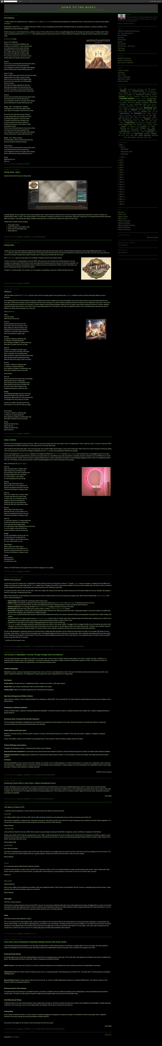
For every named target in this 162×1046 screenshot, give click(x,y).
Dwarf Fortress (130, 102)
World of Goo (140, 137)
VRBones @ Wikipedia (124, 227)
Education (138, 102)
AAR (125, 89)
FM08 (144, 106)
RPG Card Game (122, 35)
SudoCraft (10, 604)
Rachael (121, 124)
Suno (47, 450)
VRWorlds (81, 646)
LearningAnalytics (128, 115)
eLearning (145, 102)
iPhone (149, 111)
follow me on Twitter (152, 237)
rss (128, 126)
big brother (135, 92)
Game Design (74, 646)
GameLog (148, 108)
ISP (156, 111)
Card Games (40, 798)
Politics (150, 120)
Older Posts (108, 1034)
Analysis (123, 91)
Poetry (146, 120)
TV (156, 131)
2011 (120, 192)
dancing (121, 100)
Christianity (121, 96)
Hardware (134, 109)
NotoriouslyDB (122, 44)
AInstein (6, 863)
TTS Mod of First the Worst (57, 608)
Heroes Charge (142, 109)
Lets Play (139, 115)
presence (122, 122)
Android (129, 91)
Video (132, 133)
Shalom (34, 585)
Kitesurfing (137, 113)
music (154, 117)
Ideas (134, 111)
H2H (129, 109)
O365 (153, 119)
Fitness (136, 106)
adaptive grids (71, 602)
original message (71, 454)
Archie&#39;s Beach (138, 91)
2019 (120, 172)
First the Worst (64, 646)
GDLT (155, 108)
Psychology (148, 122)
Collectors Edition (145, 96)
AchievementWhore (132, 89)
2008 (120, 199)
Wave (131, 135)
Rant (135, 124)
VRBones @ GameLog (124, 229)
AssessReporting (151, 91)
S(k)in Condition (46, 21)
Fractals (120, 108)
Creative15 (143, 98)
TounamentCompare (42, 618)
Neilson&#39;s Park (126, 119)
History (125, 111)
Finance (154, 104)
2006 (120, 204)
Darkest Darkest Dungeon (131, 100)
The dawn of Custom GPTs (14, 807)
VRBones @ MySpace (124, 223)
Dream (120, 102)
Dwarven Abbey (12, 614)
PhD (124, 120)
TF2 (128, 130)
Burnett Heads (154, 92)
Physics (135, 120)
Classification (137, 96)
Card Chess (121, 37)
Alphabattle (40, 774)
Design (149, 100)
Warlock (127, 135)
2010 (120, 194)
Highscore (149, 109)
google (125, 109)
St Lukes (143, 128)
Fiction (149, 104)
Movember (149, 117)
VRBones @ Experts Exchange (126, 225)
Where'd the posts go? (12, 580)
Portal (155, 120)
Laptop (144, 113)
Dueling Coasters (43, 606)
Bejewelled (125, 92)
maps (150, 115)
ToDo (141, 130)
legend (134, 115)
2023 (120, 165)
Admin (146, 89)
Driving (124, 102)
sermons (143, 126)
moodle (143, 117)
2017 (120, 177)
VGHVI (127, 133)
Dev (36, 236)
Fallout (145, 104)
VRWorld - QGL (122, 214)
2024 (120, 162)
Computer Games (126, 98)
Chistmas (154, 94)
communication (153, 96)
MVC (119, 119)
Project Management (140, 122)
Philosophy (130, 120)
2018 (120, 174)
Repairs (144, 124)
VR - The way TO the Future (125, 33)
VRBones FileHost (123, 216)
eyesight (131, 104)
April (122, 157)
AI (35, 646)
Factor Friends (44, 646)
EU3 (127, 104)
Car (134, 94)
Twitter (120, 133)
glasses (120, 109)
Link (144, 115)
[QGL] (121, 89)
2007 (120, 201)
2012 (120, 189)
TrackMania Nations (135, 131)
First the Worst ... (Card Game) (126, 46)
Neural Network (136, 119)
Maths (154, 115)
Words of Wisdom (132, 137)
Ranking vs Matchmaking (125, 60)
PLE (143, 120)
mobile (135, 117)
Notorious (120, 42)
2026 (120, 145)
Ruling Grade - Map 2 (12, 172)
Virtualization (147, 133)
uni (124, 133)
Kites (132, 113)
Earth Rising (121, 72)
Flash (141, 106)
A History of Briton (123, 81)
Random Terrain (59, 1028)
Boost (148, 92)
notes (142, 119)
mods (139, 117)
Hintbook (155, 109)
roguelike (124, 126)
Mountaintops (9, 18)
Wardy (123, 135)
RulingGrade (42, 236)
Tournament (151, 130)
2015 (120, 182)
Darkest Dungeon (142, 100)
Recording (139, 124)
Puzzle (154, 122)
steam (153, 128)
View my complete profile (126, 23)
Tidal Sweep (11, 624)
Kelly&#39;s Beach (124, 113)
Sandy (138, 126)
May (122, 147)
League (149, 113)
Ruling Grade (9, 245)
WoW (145, 137)
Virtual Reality (139, 133)
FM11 (152, 106)
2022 (120, 167)
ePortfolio (122, 104)
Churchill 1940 (9, 828)
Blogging (144, 92)
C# (125, 94)
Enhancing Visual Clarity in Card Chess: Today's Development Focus (30, 783)
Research (150, 124)
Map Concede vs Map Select (126, 62)
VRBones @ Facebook (124, 221)
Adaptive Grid (140, 89)
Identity (138, 111)
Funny (125, 108)
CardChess (47, 798)
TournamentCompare (124, 131)
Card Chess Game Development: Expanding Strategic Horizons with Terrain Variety (35, 942)
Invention (144, 111)
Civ (127, 96)
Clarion (131, 96)
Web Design (147, 135)
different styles (28, 34)
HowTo (130, 111)
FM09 (148, 106)
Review (155, 124)
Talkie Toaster (8, 881)
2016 (120, 179)
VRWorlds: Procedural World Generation (129, 31)
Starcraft (148, 128)
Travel (142, 131)
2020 (120, 170)
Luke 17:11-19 (57, 454)
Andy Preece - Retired (124, 79)
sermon (22, 26)
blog (139, 92)
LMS (147, 115)
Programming (129, 122)
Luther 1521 (7, 814)
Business (121, 94)
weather (141, 135)
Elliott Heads (153, 102)
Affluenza (36, 21)
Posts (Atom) (15, 1037)
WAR (119, 135)
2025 (120, 160)
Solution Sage (8, 845)
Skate (149, 126)
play (139, 120)
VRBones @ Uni (122, 218)
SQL (132, 128)
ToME (145, 130)
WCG (135, 135)
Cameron (129, 94)
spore (128, 128)
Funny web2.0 (132, 108)
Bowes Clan (121, 212)
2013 (120, 187)
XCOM (149, 137)
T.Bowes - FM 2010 (123, 70)
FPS (156, 106)
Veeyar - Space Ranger (124, 77)
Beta (130, 92)
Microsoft (122, 117)
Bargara (120, 92)
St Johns (137, 128)
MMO (131, 117)
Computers (137, 98)
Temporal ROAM (59, 602)
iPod (153, 111)
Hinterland (120, 111)
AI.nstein (75, 583)
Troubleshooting (150, 131)
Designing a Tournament (124, 58)
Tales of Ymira (122, 75)
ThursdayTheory (135, 130)
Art (146, 91)
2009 (120, 196)
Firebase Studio (101, 595)
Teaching (123, 130)
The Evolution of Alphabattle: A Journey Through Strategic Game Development (33, 655)
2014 (120, 184)
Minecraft (127, 117)
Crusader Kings (152, 98)
